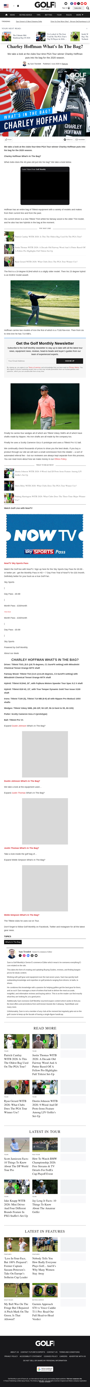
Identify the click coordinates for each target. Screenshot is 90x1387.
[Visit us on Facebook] (71, 3)
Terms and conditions (69, 1352)
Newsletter (81, 139)
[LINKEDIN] (29, 955)
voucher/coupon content (51, 1001)
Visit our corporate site (74, 1379)
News (12, 15)
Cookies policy (51, 1356)
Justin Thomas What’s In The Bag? (21, 848)
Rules (69, 15)
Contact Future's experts (33, 1352)
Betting (48, 15)
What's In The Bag (13, 942)
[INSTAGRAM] (25, 955)
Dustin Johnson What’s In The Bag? (22, 781)
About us (14, 1352)
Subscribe (77, 8)
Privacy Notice (74, 367)
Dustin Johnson (19, 726)
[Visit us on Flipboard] (85, 3)
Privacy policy (11, 1356)
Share (9, 139)
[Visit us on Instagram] (75, 3)
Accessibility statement (31, 1356)
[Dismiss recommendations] (86, 28)
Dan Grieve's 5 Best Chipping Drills (29, 21)
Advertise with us (77, 1356)
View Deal (7, 612)
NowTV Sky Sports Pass (16, 563)
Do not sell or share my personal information (45, 1361)
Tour (59, 15)
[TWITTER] (21, 955)
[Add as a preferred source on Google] (45, 1369)
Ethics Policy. (60, 459)
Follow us (69, 139)
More (79, 15)
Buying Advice (25, 15)
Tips (38, 15)
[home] (6, 15)
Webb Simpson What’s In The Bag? (21, 915)
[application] (45, 186)
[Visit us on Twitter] (78, 3)
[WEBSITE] (33, 955)
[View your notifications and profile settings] (18, 6)
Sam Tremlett (35, 64)
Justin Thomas (19, 793)
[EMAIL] (37, 955)
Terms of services (35, 367)
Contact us (52, 1352)
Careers (63, 1356)
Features (65, 64)
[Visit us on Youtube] (82, 3)
